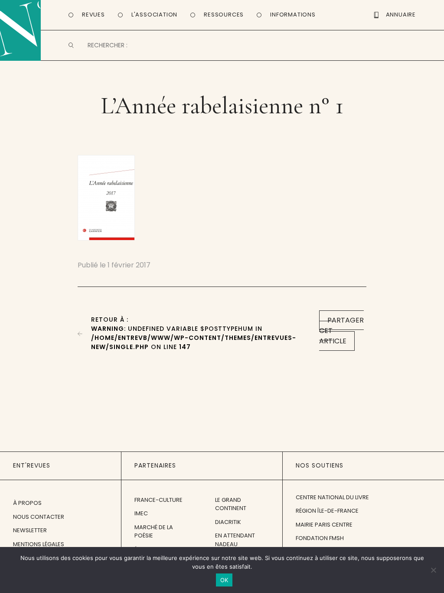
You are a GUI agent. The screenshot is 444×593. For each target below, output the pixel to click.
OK (224, 580)
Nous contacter (38, 517)
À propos (27, 503)
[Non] (433, 570)
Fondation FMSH (320, 538)
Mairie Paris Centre (324, 525)
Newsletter (30, 530)
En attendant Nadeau (235, 539)
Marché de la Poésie (153, 531)
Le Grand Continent (230, 504)
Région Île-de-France (327, 511)
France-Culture (158, 500)
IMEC (141, 513)
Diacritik (228, 522)
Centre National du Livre (332, 497)
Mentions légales (38, 544)
